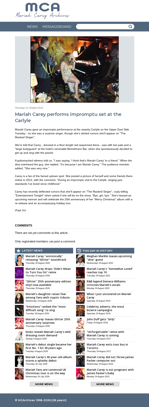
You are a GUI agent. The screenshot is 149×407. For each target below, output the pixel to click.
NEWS (32, 27)
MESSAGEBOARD (56, 27)
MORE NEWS (44, 384)
